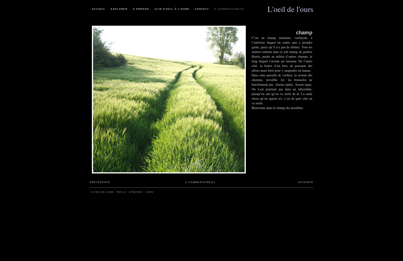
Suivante (305, 182)
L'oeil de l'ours (290, 7)
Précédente (100, 182)
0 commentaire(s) (229, 9)
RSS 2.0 (121, 192)
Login (149, 192)
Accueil (98, 9)
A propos (141, 9)
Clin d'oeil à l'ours (172, 9)
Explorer (119, 9)
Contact (202, 9)
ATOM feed (135, 192)
